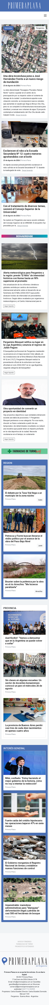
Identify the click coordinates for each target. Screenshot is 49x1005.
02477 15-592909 (28, 989)
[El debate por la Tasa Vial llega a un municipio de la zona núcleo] (24, 478)
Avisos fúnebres (24, 942)
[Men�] (45, 15)
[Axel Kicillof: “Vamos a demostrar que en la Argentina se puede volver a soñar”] (24, 623)
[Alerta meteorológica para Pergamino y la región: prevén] (24, 256)
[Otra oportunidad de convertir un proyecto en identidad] (24, 392)
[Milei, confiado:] (24, 763)
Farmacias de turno (24, 944)
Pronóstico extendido (24, 946)
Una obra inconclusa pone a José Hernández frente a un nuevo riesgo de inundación (23, 79)
